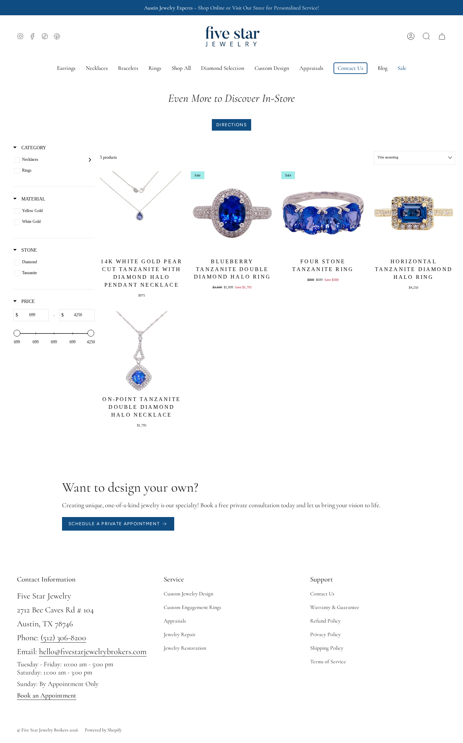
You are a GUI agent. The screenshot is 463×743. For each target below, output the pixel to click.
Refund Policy (325, 620)
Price (27, 301)
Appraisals (175, 620)
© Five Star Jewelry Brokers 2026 (47, 730)
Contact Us (322, 593)
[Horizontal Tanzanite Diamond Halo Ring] (414, 213)
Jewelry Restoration (185, 648)
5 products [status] (108, 157)
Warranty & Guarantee (334, 607)
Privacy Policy (325, 634)
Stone (28, 250)
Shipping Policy (326, 648)
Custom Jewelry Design (188, 593)
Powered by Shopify (103, 730)
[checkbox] (52, 159)
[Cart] (442, 36)
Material (32, 199)
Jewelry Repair (180, 634)
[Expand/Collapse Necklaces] (90, 159)
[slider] (17, 333)
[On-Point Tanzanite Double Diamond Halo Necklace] (141, 351)
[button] (426, 36)
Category (33, 147)
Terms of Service (328, 661)
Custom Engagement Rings (192, 607)
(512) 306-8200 (63, 638)
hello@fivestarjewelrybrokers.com (92, 651)
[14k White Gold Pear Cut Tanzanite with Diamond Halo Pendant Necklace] (141, 213)
